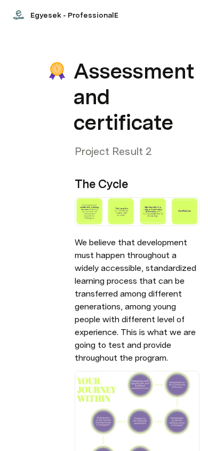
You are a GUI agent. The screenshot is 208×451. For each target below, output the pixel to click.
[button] (80, 47)
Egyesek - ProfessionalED (77, 15)
